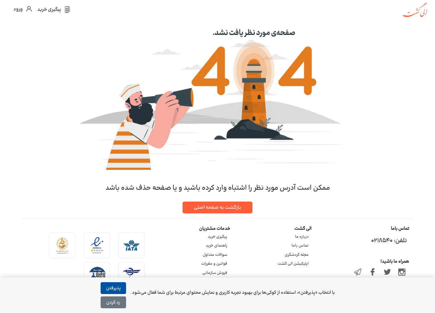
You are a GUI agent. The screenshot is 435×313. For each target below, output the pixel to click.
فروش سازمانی (214, 273)
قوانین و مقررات (214, 264)
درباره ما (302, 237)
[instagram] (402, 272)
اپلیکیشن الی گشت (293, 264)
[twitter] (387, 272)
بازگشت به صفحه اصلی (217, 207)
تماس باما (300, 246)
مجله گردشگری (297, 255)
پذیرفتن (113, 288)
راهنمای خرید (216, 246)
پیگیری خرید (217, 237)
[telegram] (358, 272)
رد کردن (113, 302)
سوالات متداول (215, 255)
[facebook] (373, 272)
